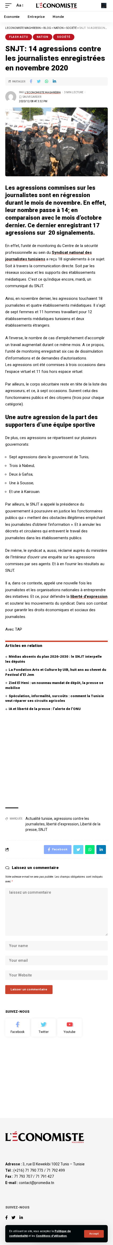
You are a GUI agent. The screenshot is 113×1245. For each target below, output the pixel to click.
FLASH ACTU (18, 36)
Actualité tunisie (38, 818)
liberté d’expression (88, 596)
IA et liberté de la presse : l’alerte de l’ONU (45, 709)
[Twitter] (43, 1028)
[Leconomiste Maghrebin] (56, 5)
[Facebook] (17, 1028)
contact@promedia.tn (36, 1183)
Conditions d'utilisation (51, 1236)
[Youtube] (69, 1028)
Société (63, 36)
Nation (42, 36)
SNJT (43, 829)
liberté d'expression (62, 824)
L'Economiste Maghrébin (43, 92)
